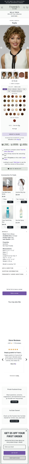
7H (6, 114)
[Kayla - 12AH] (2, 328)
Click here (16, 162)
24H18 (8, 100)
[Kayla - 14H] (9, 328)
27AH (20, 100)
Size (13, 125)
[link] (7, 184)
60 (12, 109)
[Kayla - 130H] (6, 328)
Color (14, 86)
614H (16, 109)
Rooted (14, 91)
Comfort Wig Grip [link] (20, 192)
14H (16, 96)
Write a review (14, 293)
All (4, 89)
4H (20, 105)
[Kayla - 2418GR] (7, 330)
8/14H (10, 114)
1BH (24, 96)
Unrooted (19, 91)
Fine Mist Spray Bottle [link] (6, 193)
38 (8, 105)
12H (8, 96)
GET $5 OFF (14, 453)
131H (14, 120)
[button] (3, 202)
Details (5, 231)
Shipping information (10, 271)
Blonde (14, 89)
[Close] (26, 431)
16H (20, 96)
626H (20, 109)
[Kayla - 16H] (3, 330)
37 (4, 105)
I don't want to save (14, 458)
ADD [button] (10, 201)
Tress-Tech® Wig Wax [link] (6, 221)
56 (4, 109)
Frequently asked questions (12, 274)
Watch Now (14, 421)
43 (12, 105)
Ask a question (7, 268)
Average (14, 128)
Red (9, 91)
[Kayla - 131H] (8, 328)
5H (8, 109)
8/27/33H (14, 114)
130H (12, 96)
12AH (4, 96)
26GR (12, 100)
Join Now (14, 401)
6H (24, 109)
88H (18, 114)
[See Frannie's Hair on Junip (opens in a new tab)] (17, 375)
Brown (9, 89)
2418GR (4, 100)
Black (19, 89)
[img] (15, 363)
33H (24, 100)
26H (16, 100)
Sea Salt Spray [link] (20, 220)
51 (24, 105)
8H (22, 114)
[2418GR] (8, 330)
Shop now (14, 16)
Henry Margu (14, 20)
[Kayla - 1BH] (5, 330)
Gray (24, 89)
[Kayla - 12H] (4, 328)
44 (16, 105)
